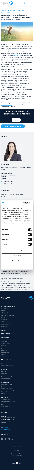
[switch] (30, 234)
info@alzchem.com (6, 429)
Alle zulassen (17, 255)
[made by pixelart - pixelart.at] (17, 463)
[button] (28, 3)
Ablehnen (17, 266)
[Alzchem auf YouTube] (2, 439)
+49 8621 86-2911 (6, 427)
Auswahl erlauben (17, 261)
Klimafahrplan (17, 55)
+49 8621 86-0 (6, 426)
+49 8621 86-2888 (8, 181)
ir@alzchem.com (7, 183)
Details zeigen (25, 250)
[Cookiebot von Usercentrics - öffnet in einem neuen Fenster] (25, 203)
